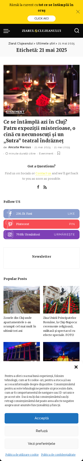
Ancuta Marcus (19, 147)
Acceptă (42, 418)
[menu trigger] (7, 31)
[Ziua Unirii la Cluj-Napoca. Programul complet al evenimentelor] (61, 356)
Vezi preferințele (41, 444)
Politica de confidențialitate (58, 454)
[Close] (78, 11)
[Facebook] (38, 187)
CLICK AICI (41, 18)
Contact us (43, 173)
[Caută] (77, 31)
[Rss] (45, 187)
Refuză (41, 431)
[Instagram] (41, 234)
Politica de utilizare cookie (22, 454)
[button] (76, 367)
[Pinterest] (41, 224)
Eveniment (15, 111)
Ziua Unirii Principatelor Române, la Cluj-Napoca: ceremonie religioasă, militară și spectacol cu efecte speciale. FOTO (60, 326)
